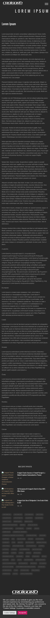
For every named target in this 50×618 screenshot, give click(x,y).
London (14, 549)
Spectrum (33, 563)
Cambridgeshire (8, 528)
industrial (6, 546)
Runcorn (5, 559)
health (20, 542)
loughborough (24, 549)
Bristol (22, 525)
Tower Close (24, 570)
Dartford (6, 539)
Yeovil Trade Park (26, 573)
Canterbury (19, 528)
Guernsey (6, 542)
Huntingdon (29, 542)
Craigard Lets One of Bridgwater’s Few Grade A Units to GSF (32, 501)
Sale (13, 559)
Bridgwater (28, 521)
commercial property (19, 531)
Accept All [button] (22, 613)
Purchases (36, 556)
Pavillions (37, 552)
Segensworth (29, 559)
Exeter (30, 539)
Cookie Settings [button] (9, 613)
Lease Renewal (31, 546)
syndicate (41, 566)
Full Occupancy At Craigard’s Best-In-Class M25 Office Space (31, 490)
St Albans (43, 563)
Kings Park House (18, 546)
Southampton (23, 563)
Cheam (37, 528)
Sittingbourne (40, 559)
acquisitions (7, 518)
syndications (7, 570)
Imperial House (41, 542)
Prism (27, 556)
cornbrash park (31, 535)
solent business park (9, 563)
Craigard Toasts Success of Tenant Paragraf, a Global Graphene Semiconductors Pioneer (31, 474)
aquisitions (38, 518)
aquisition (29, 518)
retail (44, 556)
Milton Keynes (37, 549)
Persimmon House (8, 556)
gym (13, 542)
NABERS (14, 552)
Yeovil (15, 573)
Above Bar (39, 514)
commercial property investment (13, 535)
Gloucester (39, 539)
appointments (18, 518)
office (21, 552)
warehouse (6, 573)
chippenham (6, 531)
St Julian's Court (8, 566)
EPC (13, 539)
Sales (19, 559)
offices (28, 552)
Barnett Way (7, 521)
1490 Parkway (7, 514)
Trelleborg (35, 570)
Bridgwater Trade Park (10, 525)
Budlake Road (32, 525)
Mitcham (5, 552)
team (15, 570)
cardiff (29, 528)
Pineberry (20, 556)
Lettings (5, 549)
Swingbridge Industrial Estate (25, 566)
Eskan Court (21, 539)
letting (41, 546)
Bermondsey (18, 521)
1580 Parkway (18, 514)
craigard (42, 535)
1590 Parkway (29, 514)
